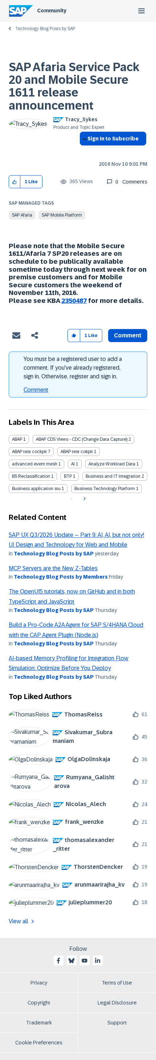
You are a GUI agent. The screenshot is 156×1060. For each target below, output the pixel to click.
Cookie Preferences (38, 1042)
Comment (36, 390)
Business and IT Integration (113, 476)
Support (117, 1023)
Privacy (38, 983)
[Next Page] (84, 499)
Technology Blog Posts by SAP (45, 28)
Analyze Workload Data (112, 464)
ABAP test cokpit (77, 451)
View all (18, 921)
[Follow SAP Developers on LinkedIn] (97, 961)
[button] (14, 182)
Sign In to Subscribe (113, 138)
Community (51, 10)
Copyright (39, 1003)
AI (73, 464)
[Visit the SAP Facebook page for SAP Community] (58, 961)
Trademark (39, 1023)
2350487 (74, 300)
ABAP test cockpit (29, 451)
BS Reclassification (31, 476)
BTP (68, 476)
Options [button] (83, 151)
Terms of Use (117, 983)
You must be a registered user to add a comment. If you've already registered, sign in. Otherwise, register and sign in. (73, 367)
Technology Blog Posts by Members (61, 577)
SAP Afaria (22, 215)
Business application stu (36, 488)
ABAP (17, 439)
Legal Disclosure (117, 1003)
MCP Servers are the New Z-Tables (53, 568)
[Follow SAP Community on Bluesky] (71, 961)
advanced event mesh (34, 464)
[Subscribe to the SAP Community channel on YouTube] (84, 961)
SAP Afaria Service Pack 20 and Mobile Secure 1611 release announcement (74, 86)
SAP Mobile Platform (62, 215)
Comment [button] (127, 335)
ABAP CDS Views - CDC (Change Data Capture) (81, 439)
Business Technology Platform (104, 488)
